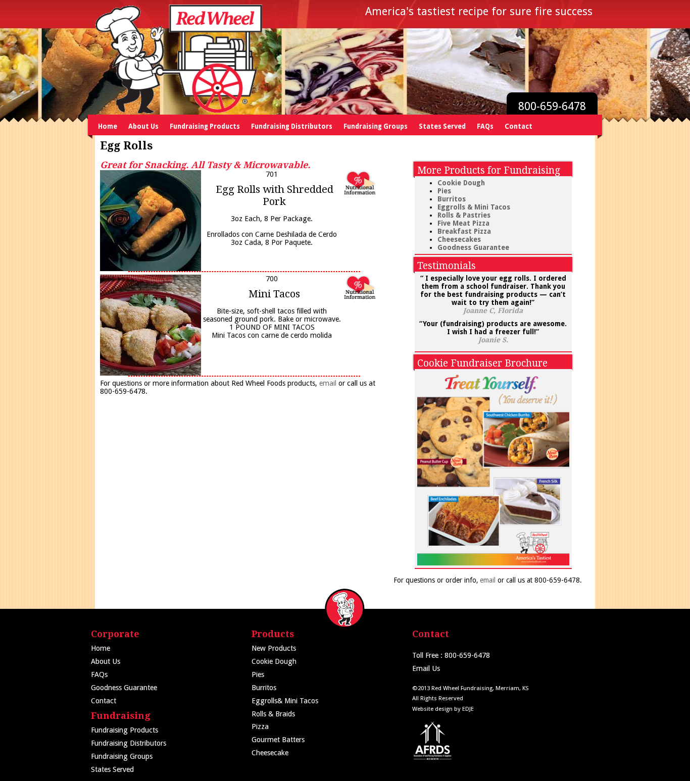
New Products (274, 648)
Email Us (426, 668)
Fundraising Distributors (291, 126)
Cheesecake (270, 753)
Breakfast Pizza (464, 231)
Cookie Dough (461, 183)
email (327, 383)
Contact (518, 126)
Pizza (260, 726)
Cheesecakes (459, 239)
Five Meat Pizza (463, 223)
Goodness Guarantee (473, 247)
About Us (143, 126)
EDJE (468, 708)
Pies (444, 191)
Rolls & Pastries (463, 215)
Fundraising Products (205, 126)
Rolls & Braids (273, 714)
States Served (442, 126)
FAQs (485, 126)
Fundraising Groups (375, 126)
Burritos (451, 199)
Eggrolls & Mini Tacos (473, 207)
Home (107, 126)
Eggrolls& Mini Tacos (285, 701)
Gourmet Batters (278, 740)
